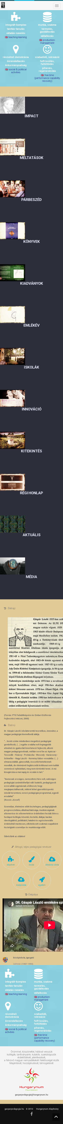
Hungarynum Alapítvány (47, 1109)
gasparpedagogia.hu (14, 1109)
